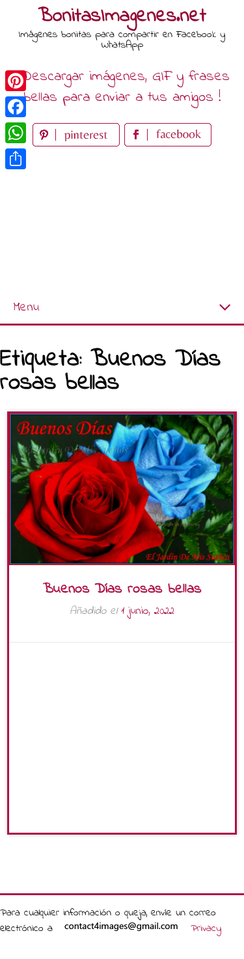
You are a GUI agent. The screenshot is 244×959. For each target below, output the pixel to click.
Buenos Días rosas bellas (122, 589)
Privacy (206, 928)
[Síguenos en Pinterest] (78, 143)
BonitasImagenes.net (122, 16)
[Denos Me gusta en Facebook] (167, 143)
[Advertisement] (122, 221)
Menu (26, 307)
